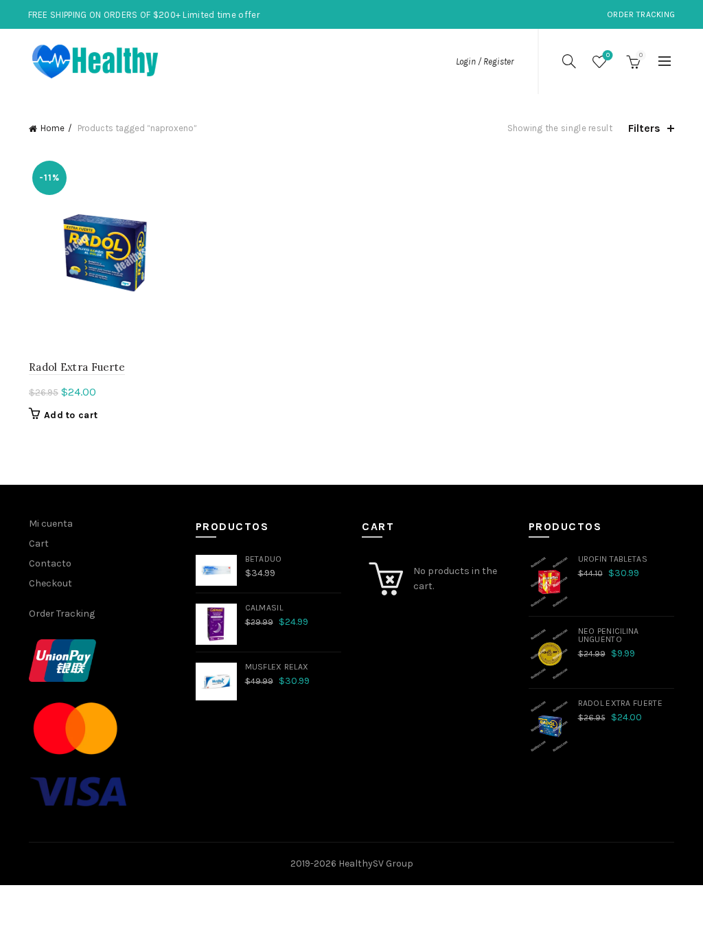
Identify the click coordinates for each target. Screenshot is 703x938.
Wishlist (608, 55)
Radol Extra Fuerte (77, 367)
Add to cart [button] (70, 415)
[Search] (569, 61)
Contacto (50, 563)
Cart (39, 543)
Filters (644, 128)
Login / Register (485, 61)
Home (53, 128)
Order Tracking (641, 14)
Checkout (50, 583)
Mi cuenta (51, 523)
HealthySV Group (375, 863)
